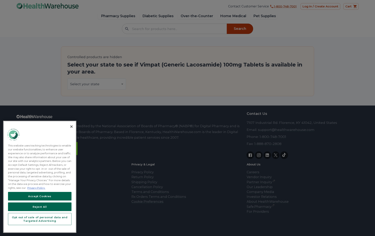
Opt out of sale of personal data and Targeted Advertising (40, 219)
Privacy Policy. (36, 187)
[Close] (71, 126)
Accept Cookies (39, 196)
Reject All (40, 206)
